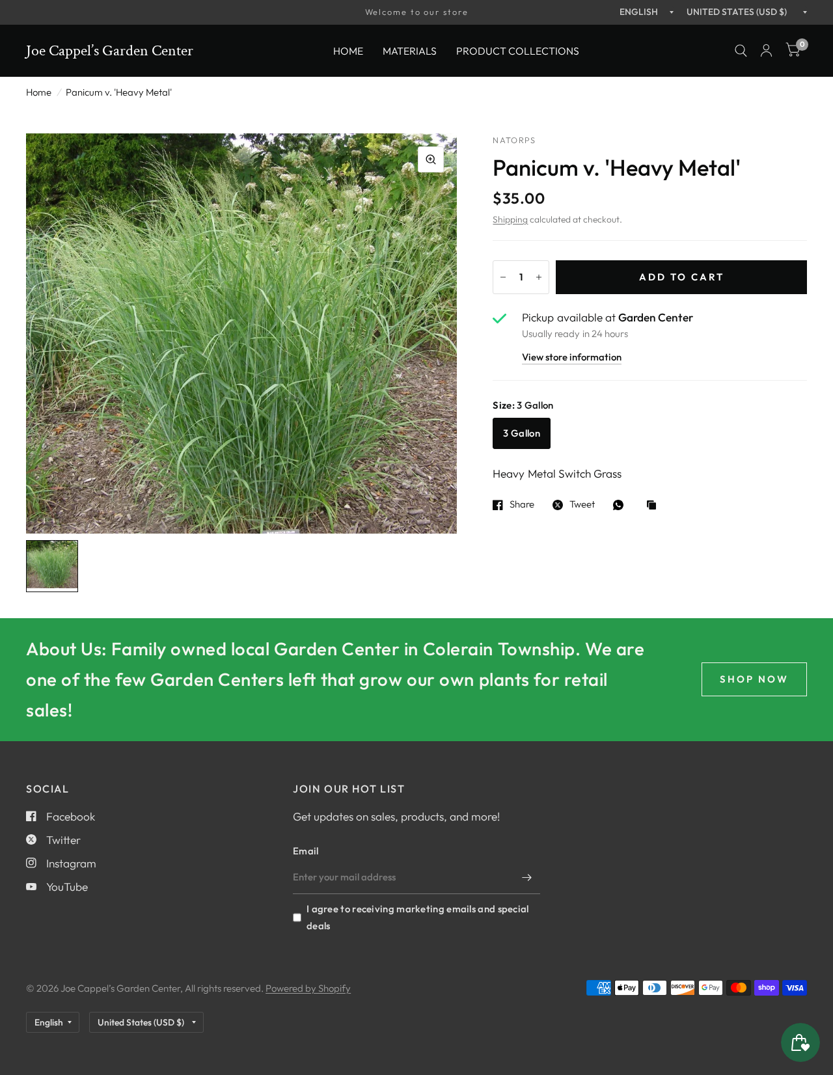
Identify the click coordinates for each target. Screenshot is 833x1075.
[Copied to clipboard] (654, 506)
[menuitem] (348, 50)
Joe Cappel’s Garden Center (109, 51)
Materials (410, 50)
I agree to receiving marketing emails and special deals (418, 917)
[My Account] (766, 51)
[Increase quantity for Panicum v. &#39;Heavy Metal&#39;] (539, 277)
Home (348, 50)
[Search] (741, 51)
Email (306, 851)
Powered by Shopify (308, 988)
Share (522, 505)
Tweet (582, 505)
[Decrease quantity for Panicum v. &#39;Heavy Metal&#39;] (503, 277)
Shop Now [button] (754, 679)
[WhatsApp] (621, 505)
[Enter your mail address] (527, 877)
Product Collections (517, 50)
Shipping (510, 219)
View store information (571, 357)
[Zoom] (431, 159)
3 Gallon (521, 433)
